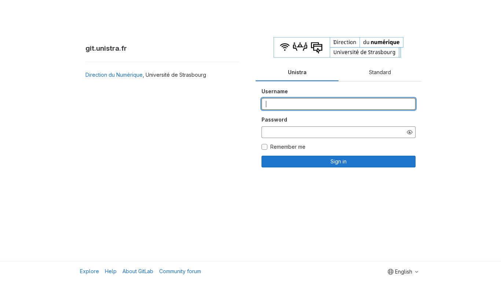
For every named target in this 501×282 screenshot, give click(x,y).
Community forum (180, 271)
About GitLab (137, 271)
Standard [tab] (380, 72)
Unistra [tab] (297, 72)
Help (111, 271)
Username (275, 91)
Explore (89, 271)
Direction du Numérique (114, 75)
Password (274, 119)
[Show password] (410, 132)
